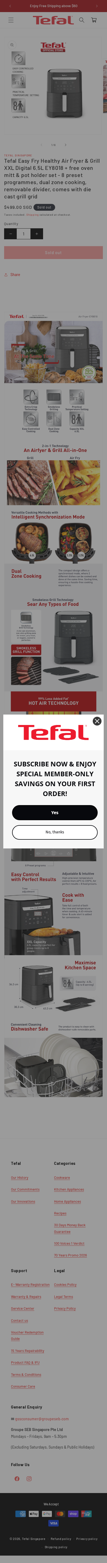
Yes (54, 812)
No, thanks (55, 832)
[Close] (97, 721)
